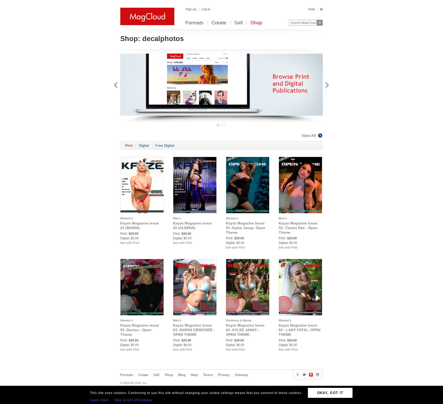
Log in (206, 9)
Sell (238, 23)
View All (308, 135)
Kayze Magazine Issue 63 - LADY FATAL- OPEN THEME (299, 330)
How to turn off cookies (133, 400)
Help (311, 9)
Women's (126, 218)
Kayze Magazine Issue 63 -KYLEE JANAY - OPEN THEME (245, 330)
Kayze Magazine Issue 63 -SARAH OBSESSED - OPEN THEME (194, 330)
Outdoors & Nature (238, 320)
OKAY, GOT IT (330, 393)
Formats (194, 23)
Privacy (224, 375)
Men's (177, 218)
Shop (256, 23)
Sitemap (241, 375)
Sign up (190, 9)
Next (326, 85)
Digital (144, 145)
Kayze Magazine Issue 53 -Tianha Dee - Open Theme (298, 227)
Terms (208, 375)
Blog (182, 375)
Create (219, 23)
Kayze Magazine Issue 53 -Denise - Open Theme (139, 330)
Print (129, 145)
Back (116, 85)
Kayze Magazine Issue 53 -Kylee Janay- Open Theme (245, 227)
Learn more (99, 400)
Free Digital (164, 145)
